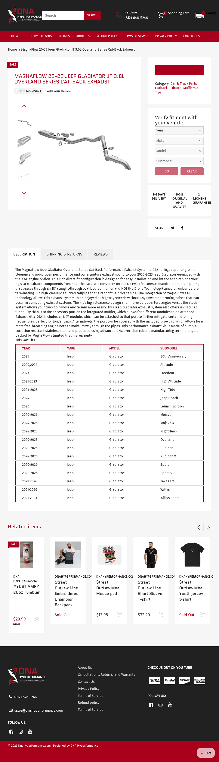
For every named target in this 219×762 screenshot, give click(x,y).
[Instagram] (21, 731)
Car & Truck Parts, (184, 84)
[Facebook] (182, 228)
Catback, (162, 88)
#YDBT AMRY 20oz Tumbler (26, 589)
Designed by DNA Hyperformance (75, 745)
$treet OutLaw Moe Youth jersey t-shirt (191, 590)
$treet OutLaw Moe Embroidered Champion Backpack (66, 593)
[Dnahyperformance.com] (25, 15)
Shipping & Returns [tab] (64, 254)
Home (12, 49)
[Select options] (161, 615)
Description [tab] (24, 254)
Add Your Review (59, 91)
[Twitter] (172, 228)
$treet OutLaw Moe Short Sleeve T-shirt (150, 590)
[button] (206, 15)
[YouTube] (30, 731)
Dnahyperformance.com (74, 576)
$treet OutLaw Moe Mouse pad (108, 587)
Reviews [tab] (101, 254)
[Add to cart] (36, 619)
